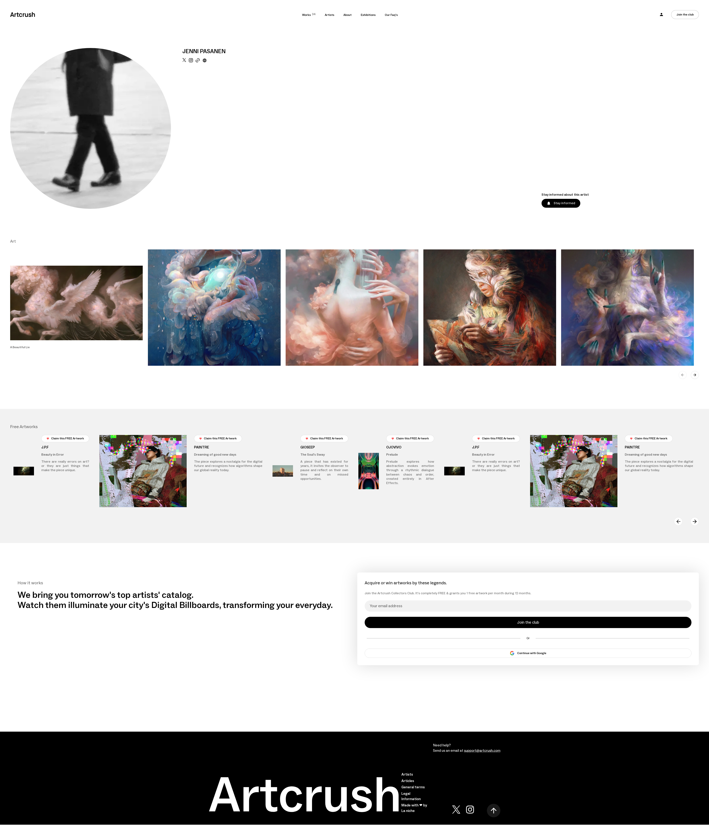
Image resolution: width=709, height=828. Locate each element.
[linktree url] (198, 133)
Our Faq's (391, 15)
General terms (413, 787)
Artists (329, 15)
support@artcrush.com (482, 750)
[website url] (204, 133)
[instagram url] (191, 133)
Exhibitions (368, 15)
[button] (661, 14)
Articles (407, 781)
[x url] (184, 133)
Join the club (685, 14)
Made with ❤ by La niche (414, 808)
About (347, 15)
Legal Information (411, 796)
